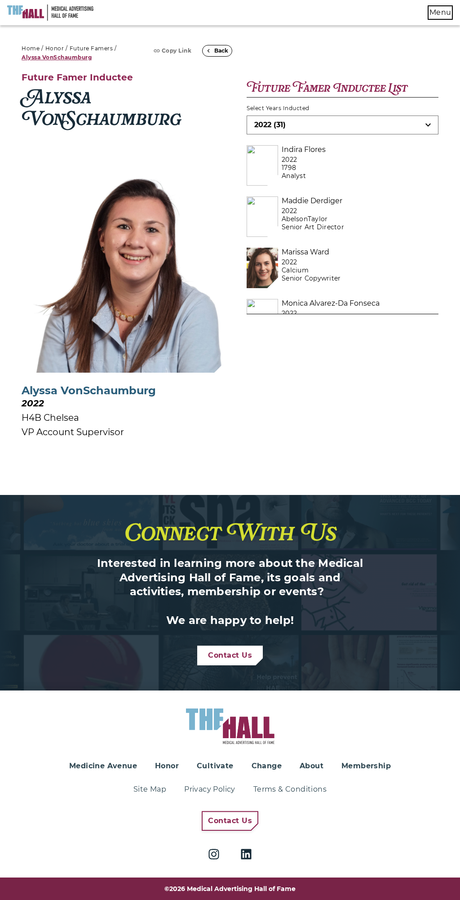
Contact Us (230, 655)
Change (267, 766)
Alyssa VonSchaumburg (57, 57)
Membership (366, 766)
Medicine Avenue (103, 766)
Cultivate (215, 766)
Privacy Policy (209, 789)
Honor (54, 48)
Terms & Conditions (290, 789)
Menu (440, 12)
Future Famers (91, 48)
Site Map (149, 789)
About (311, 766)
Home (31, 48)
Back (221, 50)
